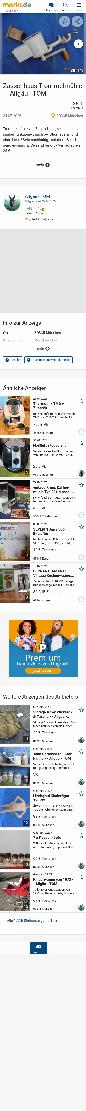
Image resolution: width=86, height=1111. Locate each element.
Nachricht (38, 952)
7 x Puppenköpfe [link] (47, 837)
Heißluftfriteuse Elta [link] (50, 445)
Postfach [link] (52, 10)
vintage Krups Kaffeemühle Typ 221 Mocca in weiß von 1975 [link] (53, 489)
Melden (16, 359)
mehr (40, 165)
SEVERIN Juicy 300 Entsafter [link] (49, 531)
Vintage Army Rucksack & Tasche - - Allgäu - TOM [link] (53, 714)
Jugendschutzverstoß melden (52, 359)
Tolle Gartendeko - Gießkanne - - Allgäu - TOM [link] (53, 756)
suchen (65, 10)
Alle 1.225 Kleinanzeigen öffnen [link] (32, 920)
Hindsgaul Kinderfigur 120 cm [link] (51, 798)
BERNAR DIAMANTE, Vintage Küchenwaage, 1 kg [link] (53, 573)
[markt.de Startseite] (17, 4)
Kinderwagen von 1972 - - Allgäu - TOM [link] (53, 881)
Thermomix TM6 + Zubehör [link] (48, 405)
